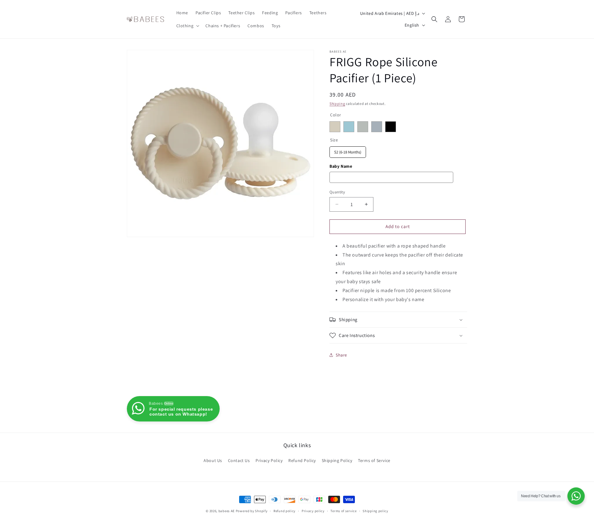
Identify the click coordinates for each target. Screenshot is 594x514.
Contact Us (239, 460)
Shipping (337, 103)
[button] (187, 25)
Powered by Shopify (252, 511)
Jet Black (390, 126)
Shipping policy (375, 511)
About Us (213, 460)
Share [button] (341, 355)
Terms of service (343, 511)
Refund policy (284, 511)
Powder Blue (376, 126)
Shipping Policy (337, 460)
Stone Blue (348, 126)
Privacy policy (313, 511)
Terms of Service (374, 460)
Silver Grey (362, 126)
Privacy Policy (269, 460)
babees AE (226, 511)
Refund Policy (302, 460)
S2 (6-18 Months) (348, 150)
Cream (334, 126)
